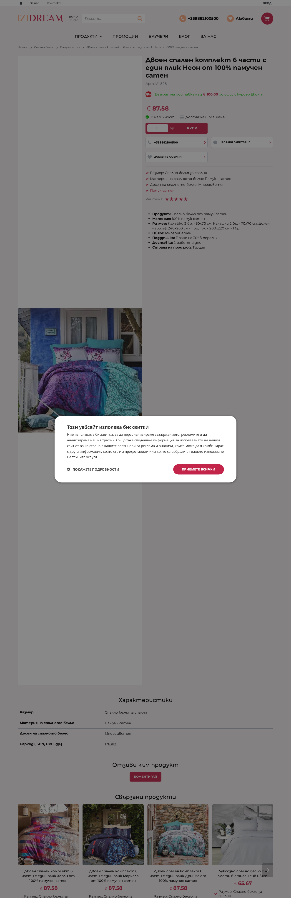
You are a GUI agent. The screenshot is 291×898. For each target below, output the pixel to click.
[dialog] (145, 449)
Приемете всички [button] (198, 469)
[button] (93, 469)
